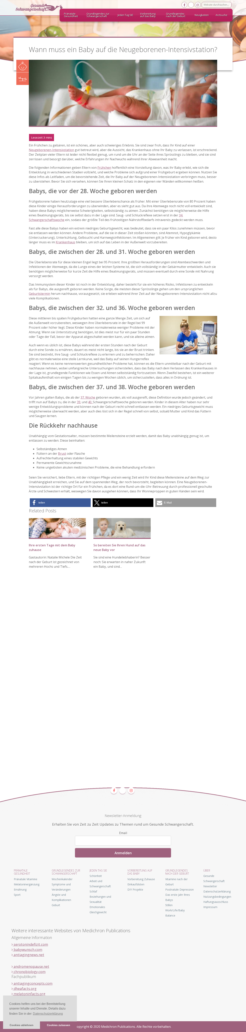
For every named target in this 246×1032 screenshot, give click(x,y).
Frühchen (104, 167)
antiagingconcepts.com (32, 983)
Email (123, 833)
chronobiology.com (29, 971)
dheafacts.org (25, 988)
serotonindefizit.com (30, 944)
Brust (62, 453)
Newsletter (210, 886)
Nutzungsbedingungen (217, 896)
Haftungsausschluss (215, 902)
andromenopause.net (31, 966)
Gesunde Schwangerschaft (42, 7)
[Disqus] (123, 631)
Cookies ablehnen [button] (21, 1025)
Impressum (210, 907)
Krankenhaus (65, 242)
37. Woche (88, 397)
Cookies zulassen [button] (58, 1025)
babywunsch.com (27, 949)
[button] (60, 502)
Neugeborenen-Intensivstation (51, 150)
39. (79, 402)
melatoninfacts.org (29, 993)
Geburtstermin (39, 294)
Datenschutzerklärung (217, 891)
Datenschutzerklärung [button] (48, 1013)
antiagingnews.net (28, 954)
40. (90, 402)
